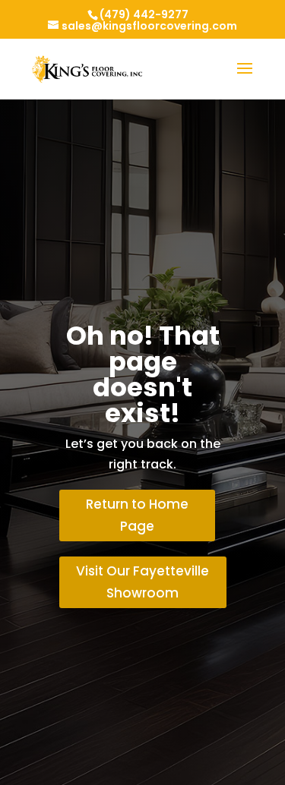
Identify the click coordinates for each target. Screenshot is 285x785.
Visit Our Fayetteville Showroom (142, 582)
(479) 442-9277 (144, 14)
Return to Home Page (137, 515)
